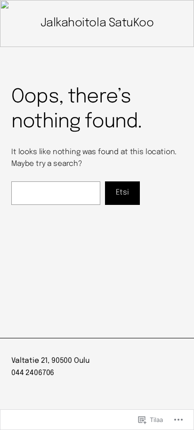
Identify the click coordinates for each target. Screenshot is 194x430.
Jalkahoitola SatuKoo (97, 23)
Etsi (122, 192)
